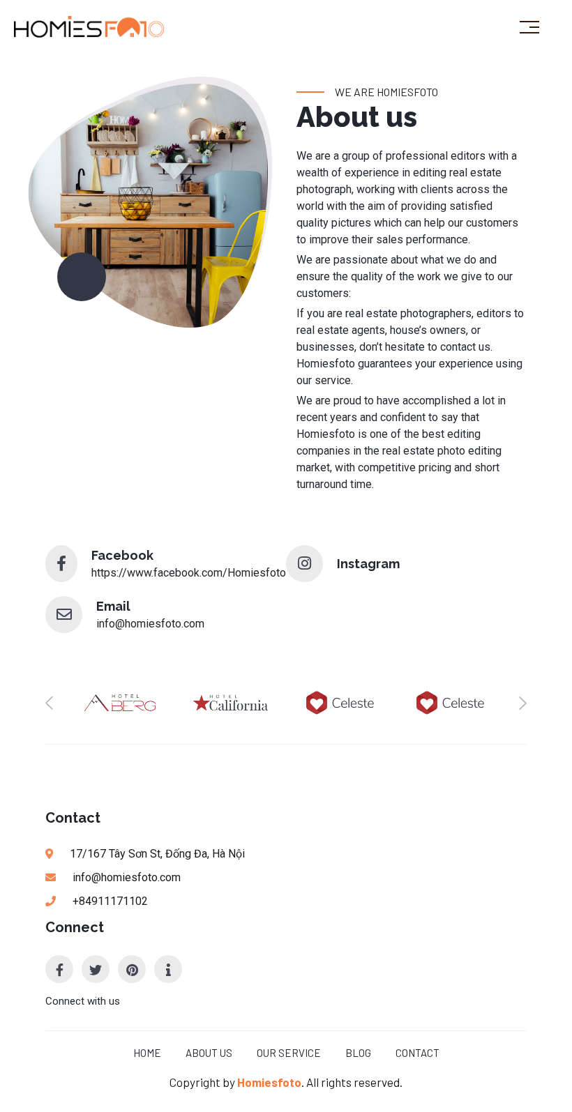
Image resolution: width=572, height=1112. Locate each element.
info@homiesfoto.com (150, 623)
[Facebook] (59, 969)
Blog (358, 1052)
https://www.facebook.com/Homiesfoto (188, 572)
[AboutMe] (168, 969)
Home (147, 1052)
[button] (49, 702)
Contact (417, 1052)
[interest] (132, 969)
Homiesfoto (269, 1082)
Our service (289, 1052)
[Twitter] (96, 969)
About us (209, 1052)
